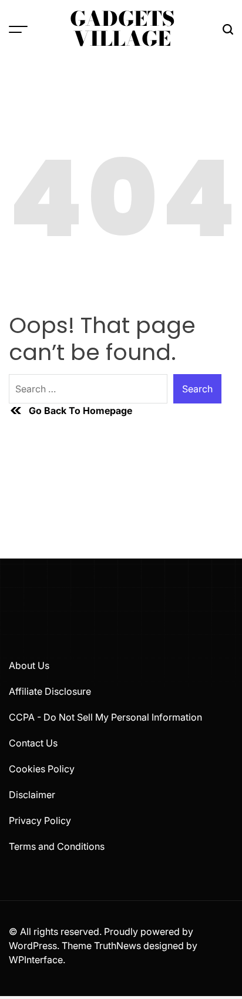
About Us (29, 665)
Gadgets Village (122, 29)
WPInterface (36, 960)
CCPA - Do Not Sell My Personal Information (105, 717)
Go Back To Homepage (80, 410)
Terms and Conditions (57, 846)
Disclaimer (32, 794)
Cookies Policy (42, 769)
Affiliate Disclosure (50, 691)
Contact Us (33, 743)
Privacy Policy (40, 820)
